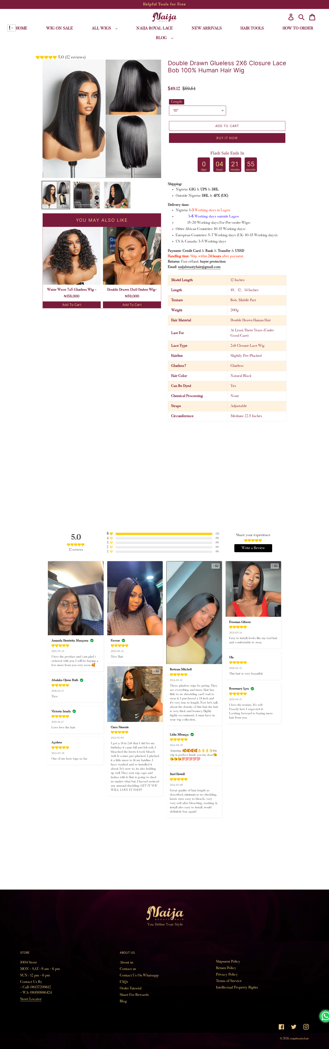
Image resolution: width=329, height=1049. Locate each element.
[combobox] (11, 27)
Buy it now (227, 138)
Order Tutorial (130, 988)
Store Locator (31, 999)
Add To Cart (71, 305)
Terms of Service (229, 981)
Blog (123, 1001)
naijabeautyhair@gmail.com (199, 267)
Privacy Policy (227, 974)
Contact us (128, 969)
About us (126, 962)
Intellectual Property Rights (237, 987)
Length (176, 102)
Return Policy (226, 968)
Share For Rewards (134, 995)
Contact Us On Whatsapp (139, 975)
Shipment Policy (228, 961)
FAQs (124, 982)
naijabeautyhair (299, 1038)
